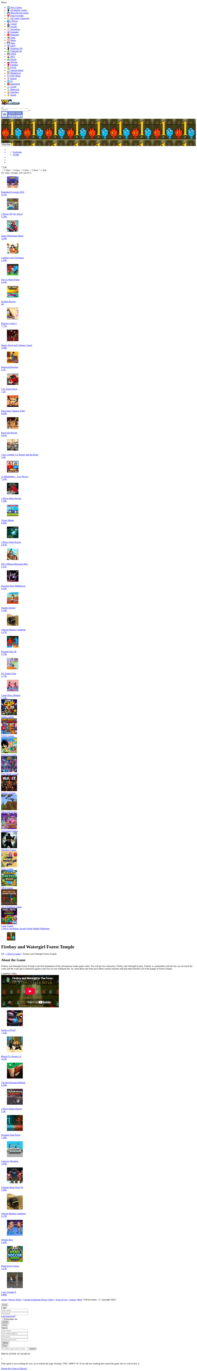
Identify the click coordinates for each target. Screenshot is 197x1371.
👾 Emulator (13, 32)
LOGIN (5, 1322)
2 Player (5, 928)
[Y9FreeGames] (10, 104)
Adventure (14, 928)
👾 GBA (11, 45)
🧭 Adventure (13, 29)
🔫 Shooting (13, 92)
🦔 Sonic (11, 37)
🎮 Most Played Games (18, 13)
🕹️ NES (11, 56)
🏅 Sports (11, 95)
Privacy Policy (15, 1299)
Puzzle (29, 928)
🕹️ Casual (12, 24)
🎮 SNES (11, 54)
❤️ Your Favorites (15, 15)
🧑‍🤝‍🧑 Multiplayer (14, 73)
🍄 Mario (11, 40)
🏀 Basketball (13, 84)
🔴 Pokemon (13, 35)
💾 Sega (11, 43)
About (4, 1299)
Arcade (22, 928)
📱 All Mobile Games (17, 10)
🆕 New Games (14, 7)
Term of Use (61, 1299)
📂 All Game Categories (18, 18)
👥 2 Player (12, 21)
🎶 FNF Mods (13, 76)
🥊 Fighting (12, 65)
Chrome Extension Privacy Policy (38, 1299)
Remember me (10, 1319)
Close (4, 1305)
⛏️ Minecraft (13, 89)
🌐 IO (10, 81)
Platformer (45, 928)
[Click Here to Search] (29, 110)
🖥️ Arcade (12, 26)
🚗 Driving (12, 62)
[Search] (2, 107)
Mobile (36, 928)
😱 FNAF (11, 67)
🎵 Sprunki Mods (15, 70)
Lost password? (8, 1316)
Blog (79, 1299)
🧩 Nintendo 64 (14, 51)
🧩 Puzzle (11, 59)
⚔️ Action (11, 87)
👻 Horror (12, 78)
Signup (5, 1343)
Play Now (6, 144)
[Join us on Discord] (12, 117)
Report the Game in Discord (14, 1368)
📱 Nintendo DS (14, 48)
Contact (72, 1299)
